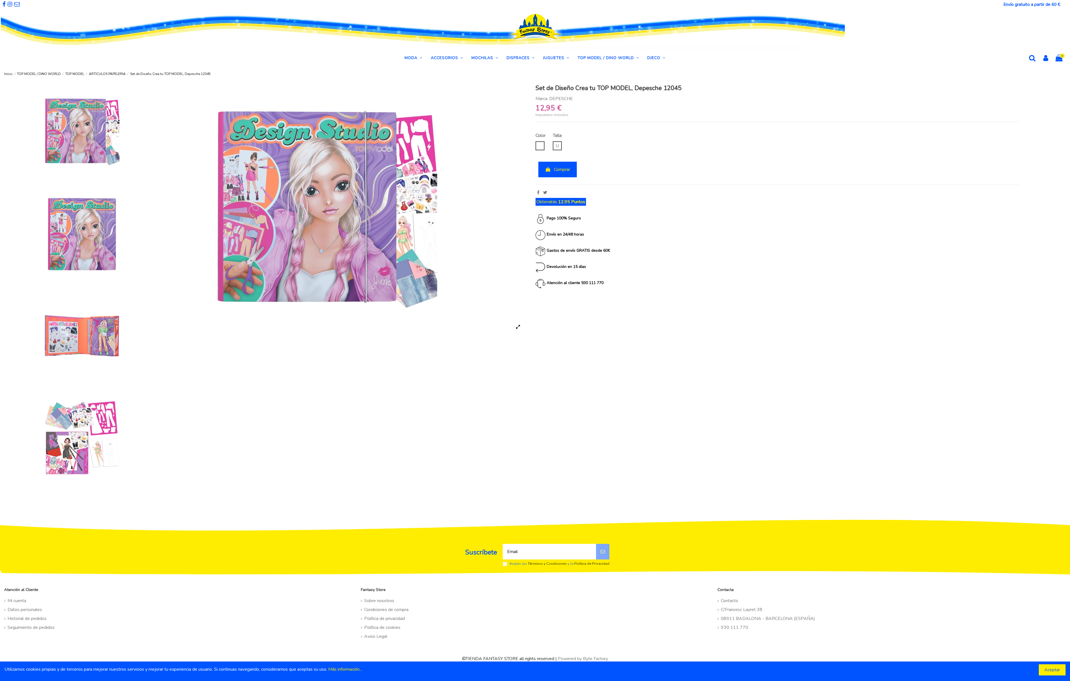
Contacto (729, 601)
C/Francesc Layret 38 (741, 610)
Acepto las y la (559, 564)
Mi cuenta (17, 601)
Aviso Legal (375, 636)
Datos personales (25, 610)
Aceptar (1052, 670)
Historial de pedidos (27, 618)
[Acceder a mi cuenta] (1045, 59)
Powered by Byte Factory (583, 659)
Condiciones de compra (386, 610)
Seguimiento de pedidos (31, 627)
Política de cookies (382, 627)
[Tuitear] (545, 193)
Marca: (542, 99)
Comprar (562, 169)
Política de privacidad (384, 618)
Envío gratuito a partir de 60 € (1031, 4)
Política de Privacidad (591, 563)
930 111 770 (734, 627)
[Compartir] (538, 193)
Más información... (345, 669)
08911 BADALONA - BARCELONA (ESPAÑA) (768, 618)
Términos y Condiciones (547, 563)
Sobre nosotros (379, 601)
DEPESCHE (561, 99)
